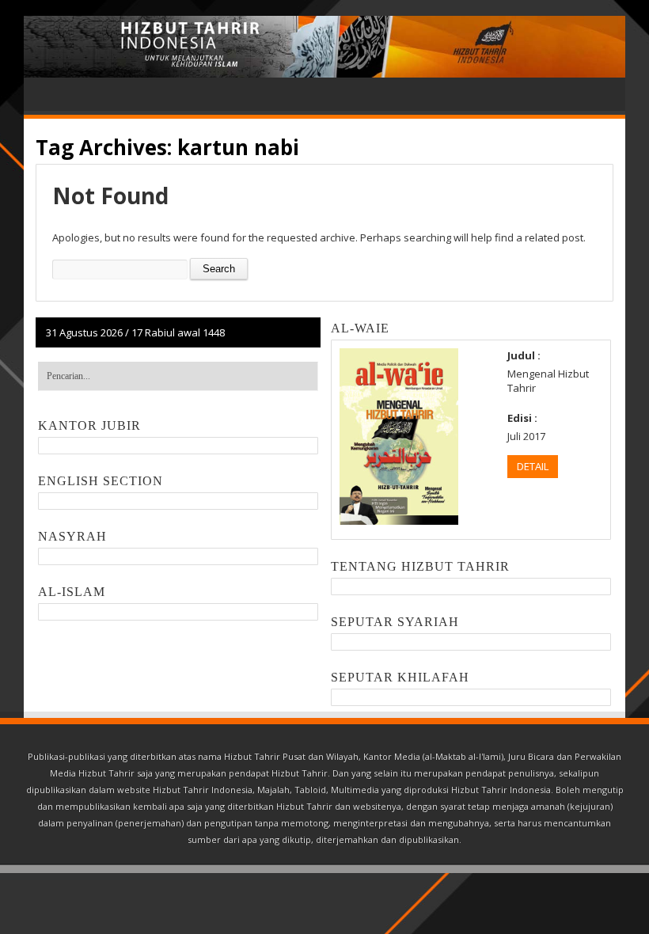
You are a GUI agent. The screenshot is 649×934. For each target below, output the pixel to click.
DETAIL (532, 466)
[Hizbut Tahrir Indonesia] (324, 47)
